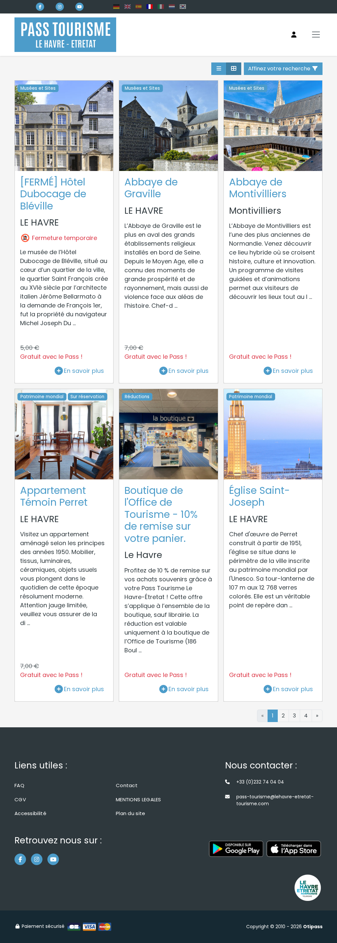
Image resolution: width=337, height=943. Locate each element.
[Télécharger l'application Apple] (294, 852)
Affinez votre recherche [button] (280, 68)
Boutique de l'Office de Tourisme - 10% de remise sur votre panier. (160, 514)
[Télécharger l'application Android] (236, 852)
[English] (127, 6)
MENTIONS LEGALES (138, 799)
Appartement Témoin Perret (54, 496)
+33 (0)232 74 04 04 (260, 782)
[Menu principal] (316, 34)
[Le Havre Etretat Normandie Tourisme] (308, 888)
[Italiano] (161, 6)
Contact (127, 785)
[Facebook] (40, 7)
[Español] (139, 6)
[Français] (149, 6)
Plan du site (130, 813)
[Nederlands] (172, 6)
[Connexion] (294, 35)
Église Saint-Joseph (259, 496)
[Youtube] (79, 7)
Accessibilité (30, 813)
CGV (20, 799)
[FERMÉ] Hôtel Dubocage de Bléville (53, 194)
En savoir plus (84, 371)
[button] (218, 68)
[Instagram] (60, 7)
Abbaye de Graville (151, 188)
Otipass (313, 926)
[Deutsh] (116, 6)
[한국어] (183, 6)
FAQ (19, 785)
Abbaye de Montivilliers (258, 188)
